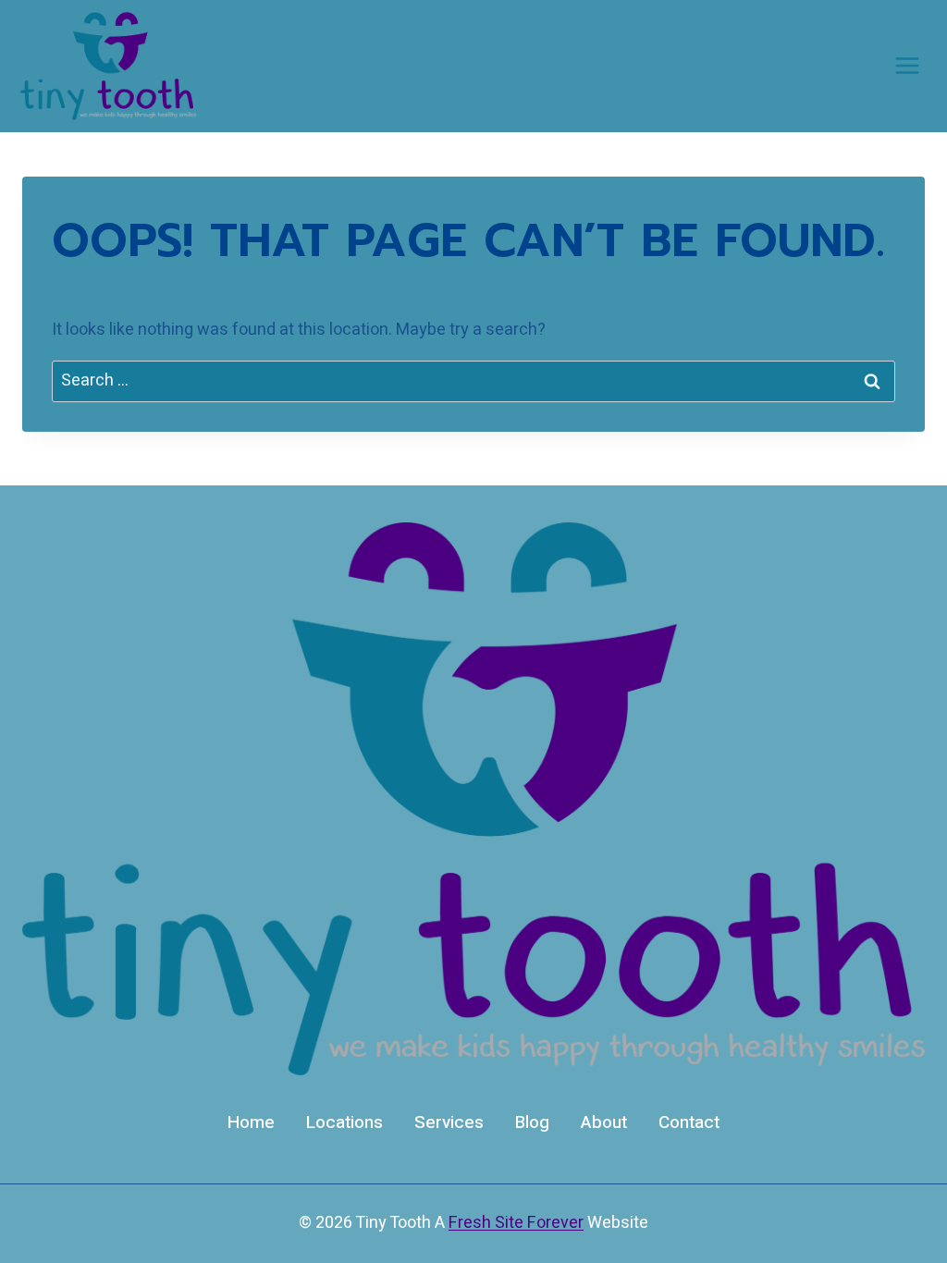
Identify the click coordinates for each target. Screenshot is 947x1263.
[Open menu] (907, 66)
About (604, 1122)
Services (449, 1122)
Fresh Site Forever (516, 1222)
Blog (532, 1122)
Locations (344, 1122)
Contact (688, 1122)
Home (251, 1122)
